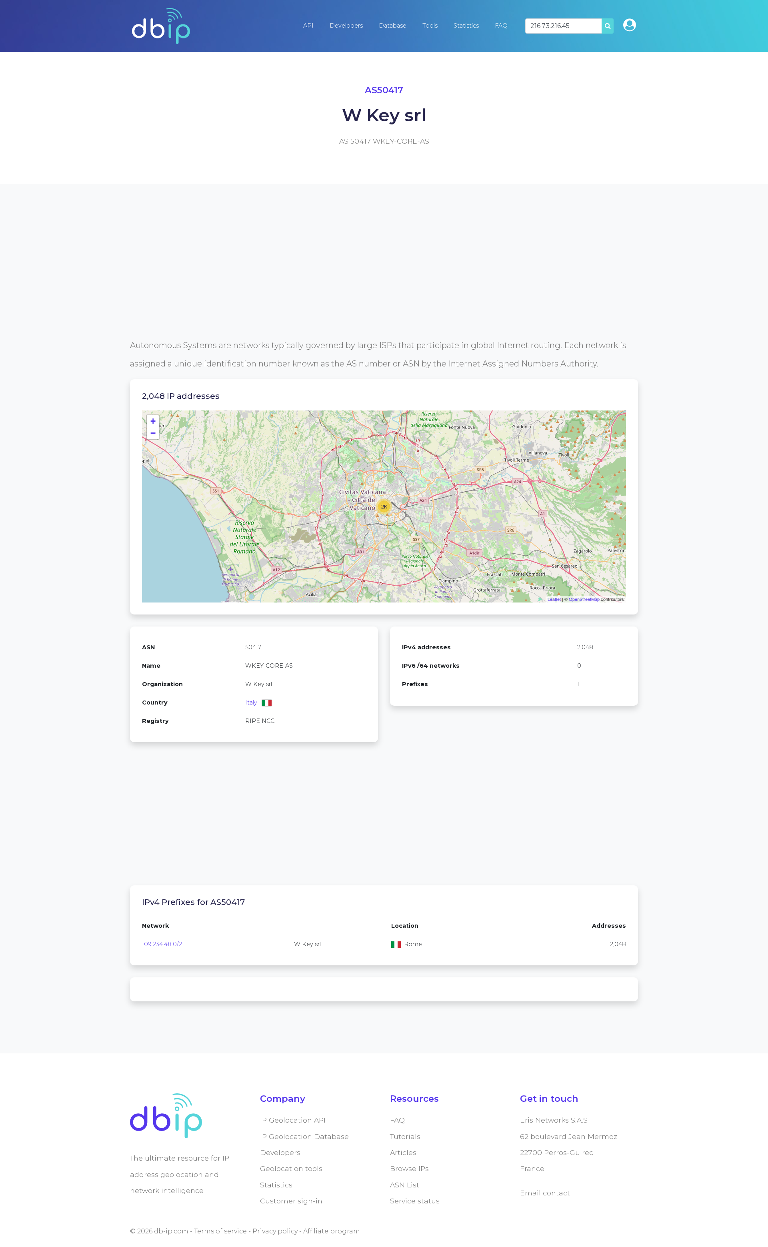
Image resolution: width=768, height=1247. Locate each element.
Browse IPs (409, 1168)
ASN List (404, 1185)
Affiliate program (331, 1231)
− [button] (153, 433)
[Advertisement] (370, 280)
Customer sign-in (291, 1201)
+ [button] (153, 421)
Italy (251, 702)
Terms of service (220, 1231)
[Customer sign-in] (629, 25)
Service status (415, 1201)
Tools (430, 25)
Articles (403, 1152)
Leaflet (554, 599)
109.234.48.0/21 (163, 944)
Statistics (466, 25)
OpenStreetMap (584, 599)
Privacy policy (275, 1231)
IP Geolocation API (293, 1120)
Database (392, 25)
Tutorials (405, 1136)
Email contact (545, 1193)
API (308, 25)
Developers (346, 25)
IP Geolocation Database (304, 1136)
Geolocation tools (291, 1168)
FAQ (501, 25)
